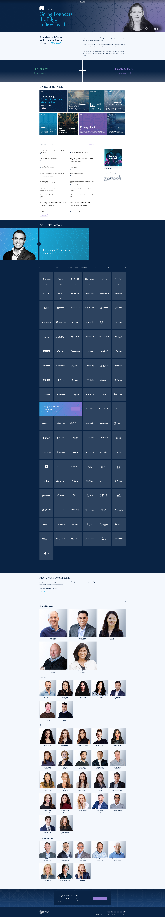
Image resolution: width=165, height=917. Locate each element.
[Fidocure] (90, 409)
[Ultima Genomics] (75, 539)
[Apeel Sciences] (90, 351)
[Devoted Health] (61, 394)
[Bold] (46, 380)
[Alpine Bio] (46, 351)
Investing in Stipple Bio (45, 166)
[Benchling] (90, 366)
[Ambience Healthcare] (75, 351)
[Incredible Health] (75, 438)
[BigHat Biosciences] (104, 366)
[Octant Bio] (119, 467)
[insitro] (119, 438)
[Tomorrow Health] (104, 524)
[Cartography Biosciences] (90, 380)
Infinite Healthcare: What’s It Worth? (49, 188)
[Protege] (61, 496)
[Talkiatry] (104, 510)
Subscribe (91, 144)
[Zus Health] (46, 553)
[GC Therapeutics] (75, 423)
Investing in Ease (44, 181)
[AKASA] (75, 337)
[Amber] (61, 351)
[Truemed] (46, 539)
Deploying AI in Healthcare (76, 173)
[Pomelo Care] (104, 481)
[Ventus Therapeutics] (104, 539)
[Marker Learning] (119, 452)
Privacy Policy (114, 914)
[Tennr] (46, 524)
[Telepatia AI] (119, 510)
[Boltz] (61, 380)
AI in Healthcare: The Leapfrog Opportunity (80, 188)
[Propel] (119, 481)
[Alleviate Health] (104, 337)
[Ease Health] (104, 394)
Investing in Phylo (74, 210)
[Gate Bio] (61, 423)
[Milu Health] (90, 467)
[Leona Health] (75, 452)
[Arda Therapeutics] (119, 351)
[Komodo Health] (61, 452)
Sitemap (124, 914)
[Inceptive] (61, 438)
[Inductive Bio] (90, 438)
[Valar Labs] (90, 539)
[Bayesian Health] (75, 366)
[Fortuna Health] (119, 409)
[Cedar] (104, 380)
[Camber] (75, 380)
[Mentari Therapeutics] (61, 467)
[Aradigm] (104, 351)
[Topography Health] (119, 524)
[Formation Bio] (104, 409)
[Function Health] (46, 423)
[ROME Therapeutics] (104, 496)
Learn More (45, 256)
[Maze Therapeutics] (46, 467)
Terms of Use (108, 914)
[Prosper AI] (46, 496)
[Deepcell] (46, 394)
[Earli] (90, 394)
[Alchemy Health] (90, 337)
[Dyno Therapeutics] (75, 394)
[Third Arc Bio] (75, 524)
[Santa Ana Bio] (119, 496)
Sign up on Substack (100, 898)
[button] (46, 144)
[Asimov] (46, 366)
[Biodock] (119, 366)
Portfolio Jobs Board (117, 264)
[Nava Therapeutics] (104, 467)
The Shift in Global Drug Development (49, 158)
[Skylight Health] (46, 510)
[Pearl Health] (75, 481)
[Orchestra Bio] (61, 481)
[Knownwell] (46, 452)
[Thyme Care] (90, 524)
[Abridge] (61, 337)
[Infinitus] (104, 438)
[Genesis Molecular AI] (90, 423)
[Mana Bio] (104, 452)
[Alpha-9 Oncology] (119, 337)
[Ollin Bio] (46, 481)
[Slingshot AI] (61, 510)
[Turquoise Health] (61, 539)
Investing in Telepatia (75, 150)
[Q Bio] (75, 496)
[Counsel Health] (119, 380)
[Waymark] (119, 539)
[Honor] (46, 438)
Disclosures (119, 914)
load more (44, 215)
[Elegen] (119, 394)
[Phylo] (90, 481)
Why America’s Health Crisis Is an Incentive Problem (53, 210)
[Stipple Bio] (90, 510)
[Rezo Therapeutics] (90, 496)
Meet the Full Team (42, 591)
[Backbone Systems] (61, 366)
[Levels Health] (90, 452)
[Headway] (104, 423)
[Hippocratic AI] (119, 423)
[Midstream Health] (75, 467)
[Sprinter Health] (75, 510)
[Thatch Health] (61, 524)
